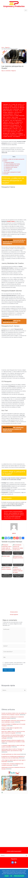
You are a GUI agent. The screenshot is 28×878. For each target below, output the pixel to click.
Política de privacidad (19, 875)
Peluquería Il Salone (9, 162)
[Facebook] (12, 862)
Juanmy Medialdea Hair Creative (12, 164)
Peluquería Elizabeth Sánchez (11, 165)
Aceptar (6, 875)
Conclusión (5, 173)
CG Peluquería (8, 168)
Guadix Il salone (11, 221)
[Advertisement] (14, 27)
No (11, 875)
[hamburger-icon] (25, 10)
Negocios (13, 70)
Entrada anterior (14, 612)
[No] (26, 873)
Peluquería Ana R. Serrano (10, 167)
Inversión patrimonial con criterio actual (11, 754)
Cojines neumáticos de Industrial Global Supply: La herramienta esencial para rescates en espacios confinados (13, 737)
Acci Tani (6, 170)
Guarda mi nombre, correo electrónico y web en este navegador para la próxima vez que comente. (14, 664)
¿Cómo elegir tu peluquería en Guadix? (11, 172)
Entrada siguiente (14, 614)
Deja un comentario (6, 70)
